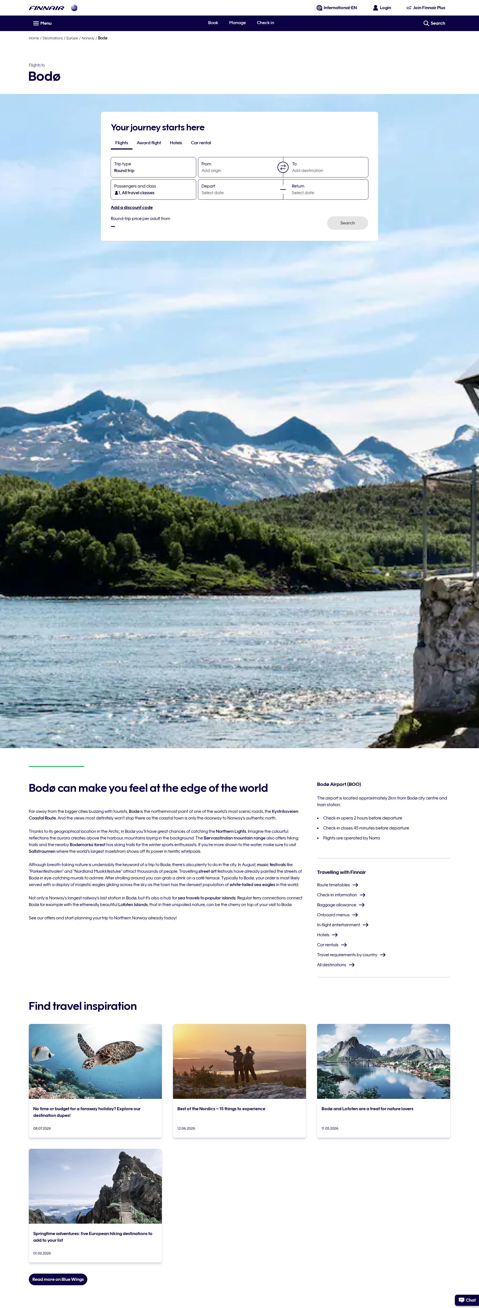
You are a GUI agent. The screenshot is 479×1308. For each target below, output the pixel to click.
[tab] (122, 142)
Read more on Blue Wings (58, 1279)
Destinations (53, 38)
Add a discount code (132, 207)
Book (213, 22)
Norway (88, 38)
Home (34, 38)
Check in (265, 22)
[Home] (46, 7)
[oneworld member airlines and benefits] (74, 7)
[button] (283, 167)
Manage (237, 22)
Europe (72, 38)
